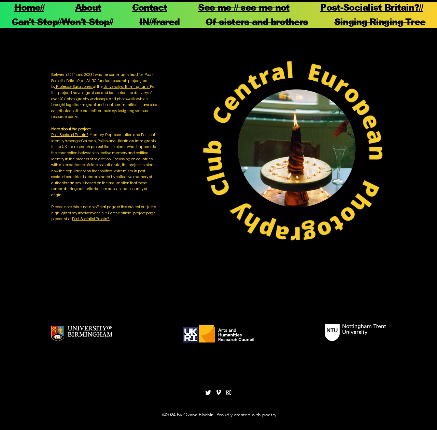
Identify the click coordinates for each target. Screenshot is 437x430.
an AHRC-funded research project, (111, 81)
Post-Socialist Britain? (69, 135)
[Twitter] (208, 392)
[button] (356, 211)
